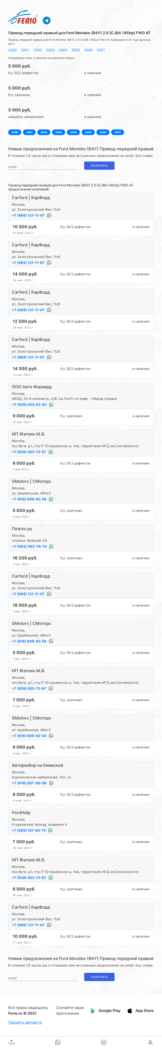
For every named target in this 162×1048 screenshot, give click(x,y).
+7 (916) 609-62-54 (29, 499)
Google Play (110, 1010)
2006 (88, 50)
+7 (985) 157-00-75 (29, 830)
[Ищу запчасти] (46, 20)
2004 (63, 50)
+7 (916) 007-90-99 (29, 783)
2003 (50, 50)
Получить (99, 165)
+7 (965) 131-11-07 (28, 215)
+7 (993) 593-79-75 (29, 546)
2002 (38, 50)
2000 (12, 50)
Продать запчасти (25, 1022)
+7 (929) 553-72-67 (29, 452)
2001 (25, 50)
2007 (101, 50)
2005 (76, 50)
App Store (144, 1010)
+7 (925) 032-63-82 (29, 404)
